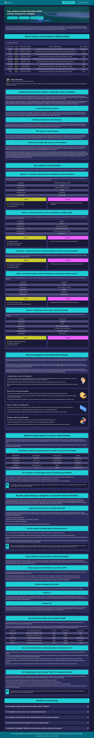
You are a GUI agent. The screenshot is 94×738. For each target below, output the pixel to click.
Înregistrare (68, 2)
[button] (92, 626)
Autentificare (82, 2)
